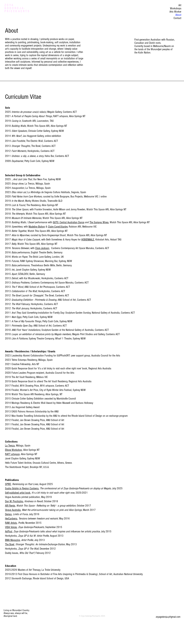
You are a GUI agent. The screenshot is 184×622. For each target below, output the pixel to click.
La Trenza (10, 445)
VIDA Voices (11, 527)
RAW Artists (11, 522)
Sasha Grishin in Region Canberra (22, 488)
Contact (177, 18)
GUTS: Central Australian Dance (68, 222)
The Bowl (9, 544)
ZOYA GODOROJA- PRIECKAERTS (17, 8)
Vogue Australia (13, 510)
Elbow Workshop (13, 449)
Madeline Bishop (37, 226)
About (178, 14)
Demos (8, 514)
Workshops (175, 8)
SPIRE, (8, 484)
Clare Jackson (42, 248)
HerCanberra (11, 518)
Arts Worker (175, 11)
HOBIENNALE (87, 239)
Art (179, 5)
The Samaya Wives (99, 222)
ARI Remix (10, 505)
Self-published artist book (17, 492)
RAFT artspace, (12, 454)
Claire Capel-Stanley (58, 226)
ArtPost (8, 531)
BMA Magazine (12, 540)
